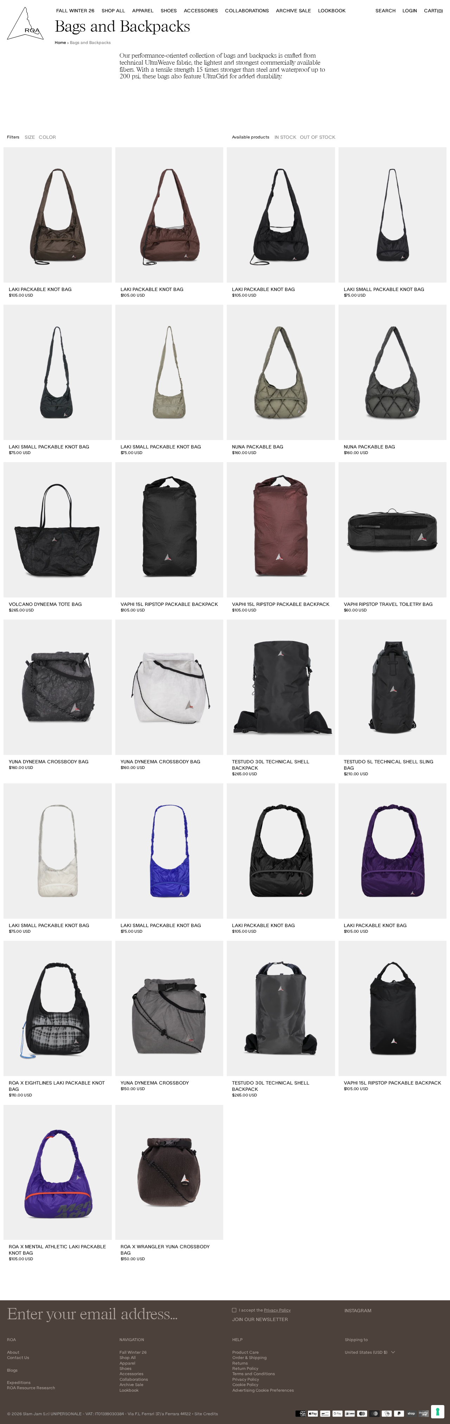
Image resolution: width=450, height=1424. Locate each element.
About (13, 1352)
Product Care (245, 1352)
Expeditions (19, 1382)
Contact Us (18, 1357)
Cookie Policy (245, 1384)
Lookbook (129, 1390)
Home (60, 42)
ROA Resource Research (31, 1387)
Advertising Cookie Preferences (263, 1390)
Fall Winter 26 (133, 1352)
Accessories (131, 1373)
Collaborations (134, 1379)
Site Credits (206, 1413)
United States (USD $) (366, 1352)
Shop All (128, 1357)
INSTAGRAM (358, 1310)
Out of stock (317, 137)
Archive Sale (131, 1384)
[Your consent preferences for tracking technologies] (437, 1411)
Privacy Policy (277, 1310)
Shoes (125, 1368)
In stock (285, 137)
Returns (240, 1363)
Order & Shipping (249, 1357)
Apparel (127, 1363)
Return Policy (245, 1368)
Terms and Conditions (253, 1373)
